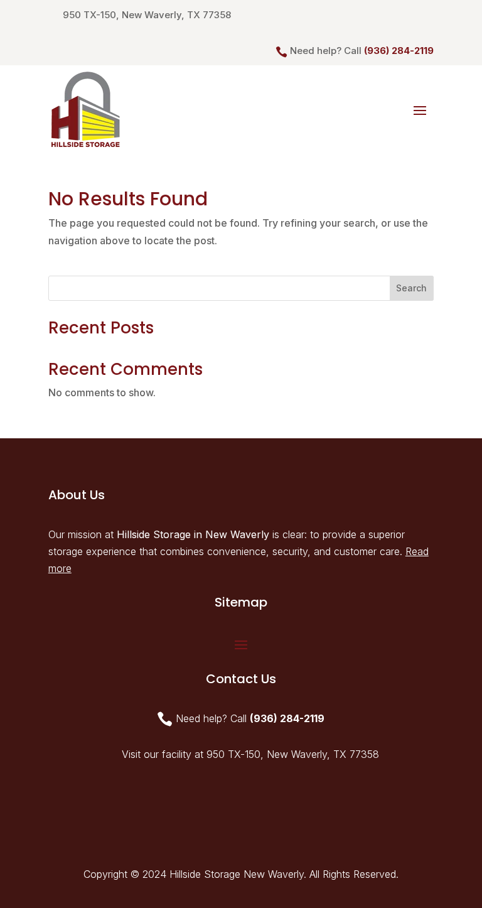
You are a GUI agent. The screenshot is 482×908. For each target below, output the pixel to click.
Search (411, 288)
